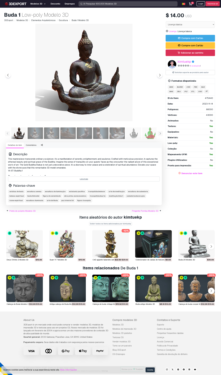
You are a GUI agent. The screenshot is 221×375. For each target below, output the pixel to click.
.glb (203, 87)
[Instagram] (166, 369)
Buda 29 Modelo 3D (187, 260)
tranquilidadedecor (96, 191)
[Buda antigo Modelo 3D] (153, 288)
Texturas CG (118, 337)
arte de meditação (117, 191)
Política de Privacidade (167, 345)
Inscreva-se (212, 4)
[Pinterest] (178, 369)
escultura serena (34, 191)
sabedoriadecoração (136, 196)
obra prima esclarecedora (75, 196)
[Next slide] (159, 75)
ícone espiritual (16, 200)
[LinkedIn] (189, 369)
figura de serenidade (52, 196)
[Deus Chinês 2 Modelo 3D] (24, 244)
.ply (185, 91)
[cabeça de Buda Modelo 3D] (24, 288)
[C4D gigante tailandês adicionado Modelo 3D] (110, 244)
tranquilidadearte (97, 196)
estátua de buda (16, 191)
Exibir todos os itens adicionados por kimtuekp (110, 224)
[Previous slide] (8, 75)
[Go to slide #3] (51, 133)
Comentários (31, 145)
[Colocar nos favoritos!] (39, 254)
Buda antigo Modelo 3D (145, 304)
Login (200, 4)
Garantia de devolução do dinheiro (172, 354)
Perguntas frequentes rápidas (170, 333)
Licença (160, 337)
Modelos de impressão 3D (124, 329)
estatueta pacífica (77, 191)
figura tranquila (84, 200)
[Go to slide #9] (150, 133)
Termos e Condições (166, 350)
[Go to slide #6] (100, 133)
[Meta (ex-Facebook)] (183, 369)
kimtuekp (184, 62)
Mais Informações (68, 369)
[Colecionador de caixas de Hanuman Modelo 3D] (153, 244)
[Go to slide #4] (68, 133)
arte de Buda (52, 200)
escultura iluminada (34, 200)
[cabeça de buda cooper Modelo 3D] (196, 288)
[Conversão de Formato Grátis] (206, 91)
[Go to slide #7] (117, 133)
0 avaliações (195, 66)
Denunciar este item (191, 173)
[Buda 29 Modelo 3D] (196, 244)
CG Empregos (118, 354)
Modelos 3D (118, 324)
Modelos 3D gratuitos (122, 333)
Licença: (173, 31)
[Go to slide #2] (35, 133)
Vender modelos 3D (121, 341)
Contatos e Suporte (168, 320)
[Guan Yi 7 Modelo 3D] (67, 244)
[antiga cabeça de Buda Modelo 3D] (67, 288)
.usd (200, 91)
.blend (180, 87)
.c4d (188, 87)
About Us (28, 320)
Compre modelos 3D (124, 320)
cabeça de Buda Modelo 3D (18, 304)
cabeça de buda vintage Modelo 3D (107, 304)
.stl (193, 91)
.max (171, 87)
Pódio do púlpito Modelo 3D (22, 211)
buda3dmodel (33, 196)
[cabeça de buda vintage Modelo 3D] (110, 288)
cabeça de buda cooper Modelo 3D (193, 304)
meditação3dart (116, 196)
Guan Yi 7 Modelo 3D (58, 260)
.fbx (195, 87)
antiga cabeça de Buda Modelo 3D (64, 304)
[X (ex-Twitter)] (172, 369)
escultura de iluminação (55, 191)
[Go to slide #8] (133, 133)
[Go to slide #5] (84, 133)
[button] (211, 246)
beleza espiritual (16, 196)
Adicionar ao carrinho (191, 52)
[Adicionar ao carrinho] (34, 254)
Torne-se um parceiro (122, 345)
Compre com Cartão (192, 38)
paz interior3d (67, 200)
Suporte (160, 324)
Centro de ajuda (164, 329)
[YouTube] (195, 369)
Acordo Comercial (165, 341)
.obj (179, 91)
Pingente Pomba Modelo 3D (145, 211)
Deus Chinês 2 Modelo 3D (17, 260)
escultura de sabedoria (138, 191)
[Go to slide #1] (19, 133)
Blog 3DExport (119, 350)
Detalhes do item (15, 145)
